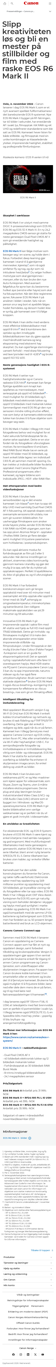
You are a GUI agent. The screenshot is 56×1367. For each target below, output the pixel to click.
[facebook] (13, 1354)
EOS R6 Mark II (12, 251)
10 (46, 994)
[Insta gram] (21, 1354)
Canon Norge (26, 1348)
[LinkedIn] (28, 1354)
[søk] (12, 3)
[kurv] (4, 3)
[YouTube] (43, 1354)
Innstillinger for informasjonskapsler (28, 1340)
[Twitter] (35, 1354)
